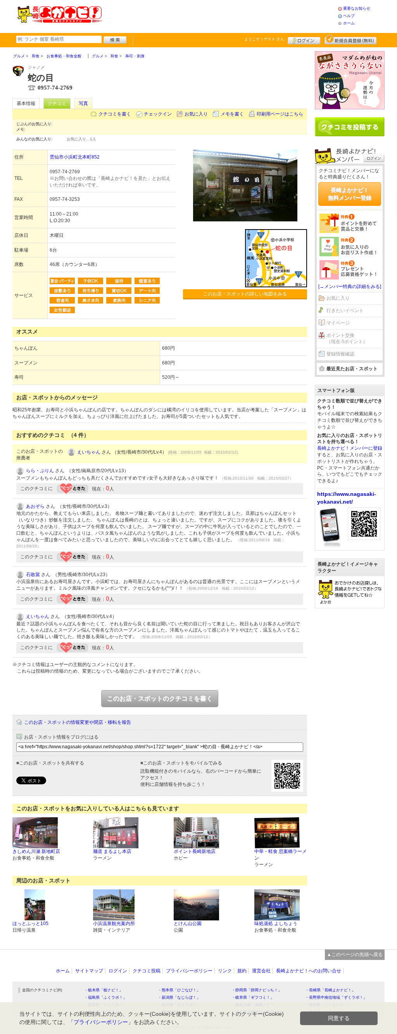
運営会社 (261, 971)
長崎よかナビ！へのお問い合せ (308, 971)
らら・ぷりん (40, 470)
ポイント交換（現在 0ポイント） (347, 339)
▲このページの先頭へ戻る (355, 954)
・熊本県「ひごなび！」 (179, 990)
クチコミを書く (114, 114)
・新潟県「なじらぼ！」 (179, 997)
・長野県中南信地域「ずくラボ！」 (336, 997)
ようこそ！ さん (264, 39)
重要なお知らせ (356, 8)
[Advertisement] (219, 15)
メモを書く (232, 114)
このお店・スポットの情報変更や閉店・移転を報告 (77, 722)
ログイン (304, 40)
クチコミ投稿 (147, 971)
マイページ (338, 323)
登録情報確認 (340, 354)
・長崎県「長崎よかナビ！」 (330, 990)
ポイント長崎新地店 (195, 851)
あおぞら (35, 506)
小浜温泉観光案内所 (114, 923)
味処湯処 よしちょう (275, 923)
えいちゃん (88, 452)
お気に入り (196, 114)
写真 (83, 103)
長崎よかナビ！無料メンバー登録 (349, 194)
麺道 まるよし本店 (112, 851)
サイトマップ (89, 971)
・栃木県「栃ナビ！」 (103, 990)
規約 (242, 971)
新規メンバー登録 (351, 40)
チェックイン (158, 114)
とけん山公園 (188, 923)
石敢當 (33, 574)
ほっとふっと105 (30, 923)
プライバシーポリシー (189, 971)
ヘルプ (349, 16)
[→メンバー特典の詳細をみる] (349, 286)
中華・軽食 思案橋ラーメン (280, 855)
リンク (225, 971)
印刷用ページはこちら (280, 114)
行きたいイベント (345, 310)
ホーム (349, 23)
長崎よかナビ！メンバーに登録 (349, 448)
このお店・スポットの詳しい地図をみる (245, 294)
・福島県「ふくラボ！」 (105, 997)
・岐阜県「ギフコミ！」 (252, 997)
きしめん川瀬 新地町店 (36, 851)
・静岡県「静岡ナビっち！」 (256, 990)
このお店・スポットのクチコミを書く (159, 698)
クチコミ (57, 103)
